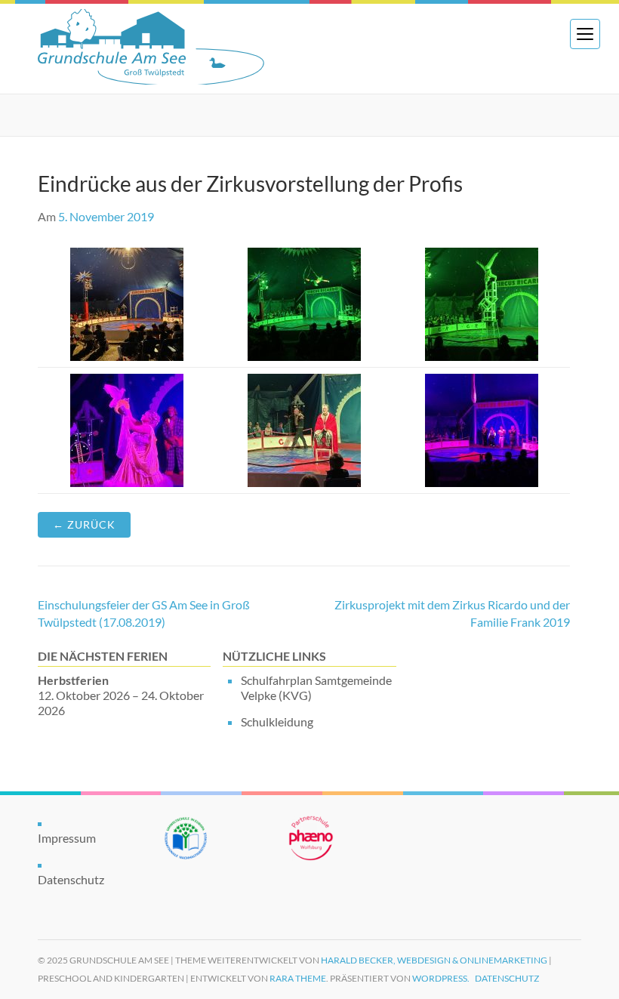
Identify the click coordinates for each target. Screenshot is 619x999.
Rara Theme (297, 978)
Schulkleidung (277, 721)
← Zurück (84, 524)
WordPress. (441, 978)
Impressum (67, 838)
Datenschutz (71, 879)
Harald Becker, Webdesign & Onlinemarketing (434, 960)
